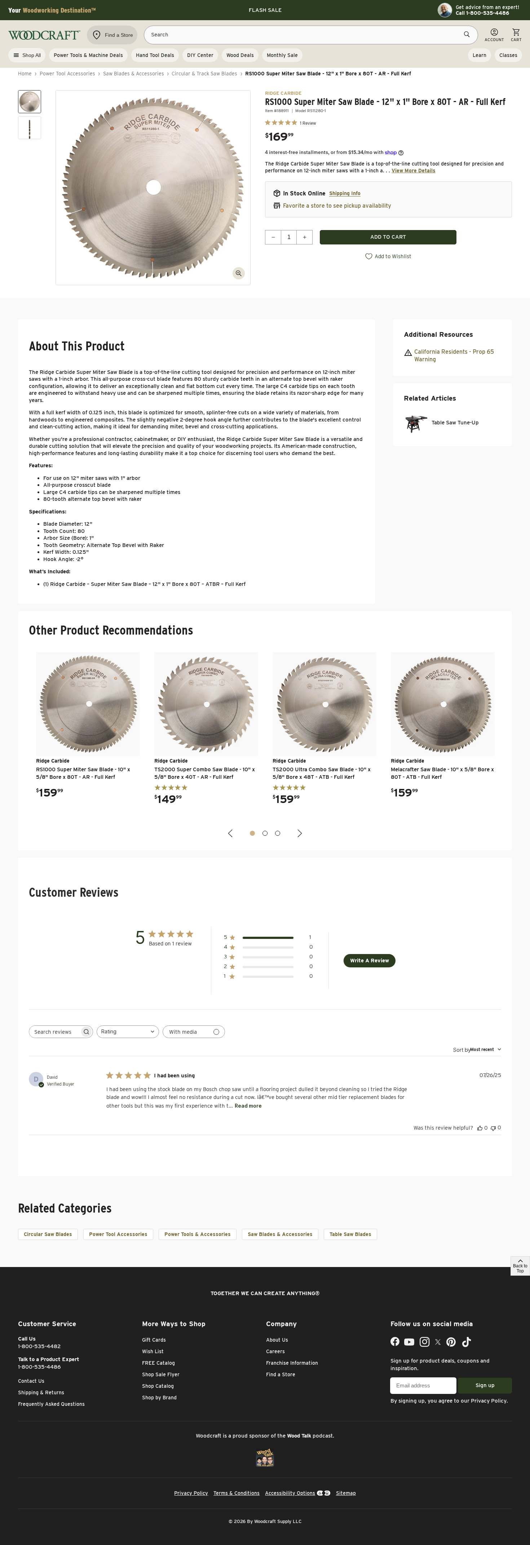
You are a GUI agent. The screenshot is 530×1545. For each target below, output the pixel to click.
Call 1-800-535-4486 (482, 13)
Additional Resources (438, 334)
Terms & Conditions (236, 1493)
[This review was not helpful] (493, 1127)
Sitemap (346, 1493)
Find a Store (280, 1374)
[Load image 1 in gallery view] (29, 101)
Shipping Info (345, 193)
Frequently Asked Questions (51, 1404)
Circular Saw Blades (48, 1234)
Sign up (485, 1385)
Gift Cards (154, 1340)
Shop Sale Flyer (161, 1374)
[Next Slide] (299, 833)
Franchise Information (292, 1363)
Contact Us (31, 1381)
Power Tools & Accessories (197, 1234)
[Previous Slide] (231, 833)
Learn (479, 55)
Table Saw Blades (350, 1234)
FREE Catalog (158, 1363)
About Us (277, 1340)
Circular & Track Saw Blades (204, 73)
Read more (248, 1106)
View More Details (414, 170)
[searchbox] (54, 1032)
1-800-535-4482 (39, 1346)
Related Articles (430, 398)
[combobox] (128, 1031)
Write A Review (369, 960)
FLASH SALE (265, 10)
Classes (508, 55)
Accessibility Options (290, 1493)
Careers (275, 1351)
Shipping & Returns (41, 1392)
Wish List (153, 1351)
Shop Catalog (158, 1386)
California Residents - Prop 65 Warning (454, 355)
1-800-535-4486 (39, 1367)
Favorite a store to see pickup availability (337, 205)
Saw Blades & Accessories (133, 73)
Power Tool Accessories (67, 73)
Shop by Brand (159, 1397)
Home (25, 73)
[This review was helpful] (479, 1128)
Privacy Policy (489, 1401)
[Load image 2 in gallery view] (29, 127)
